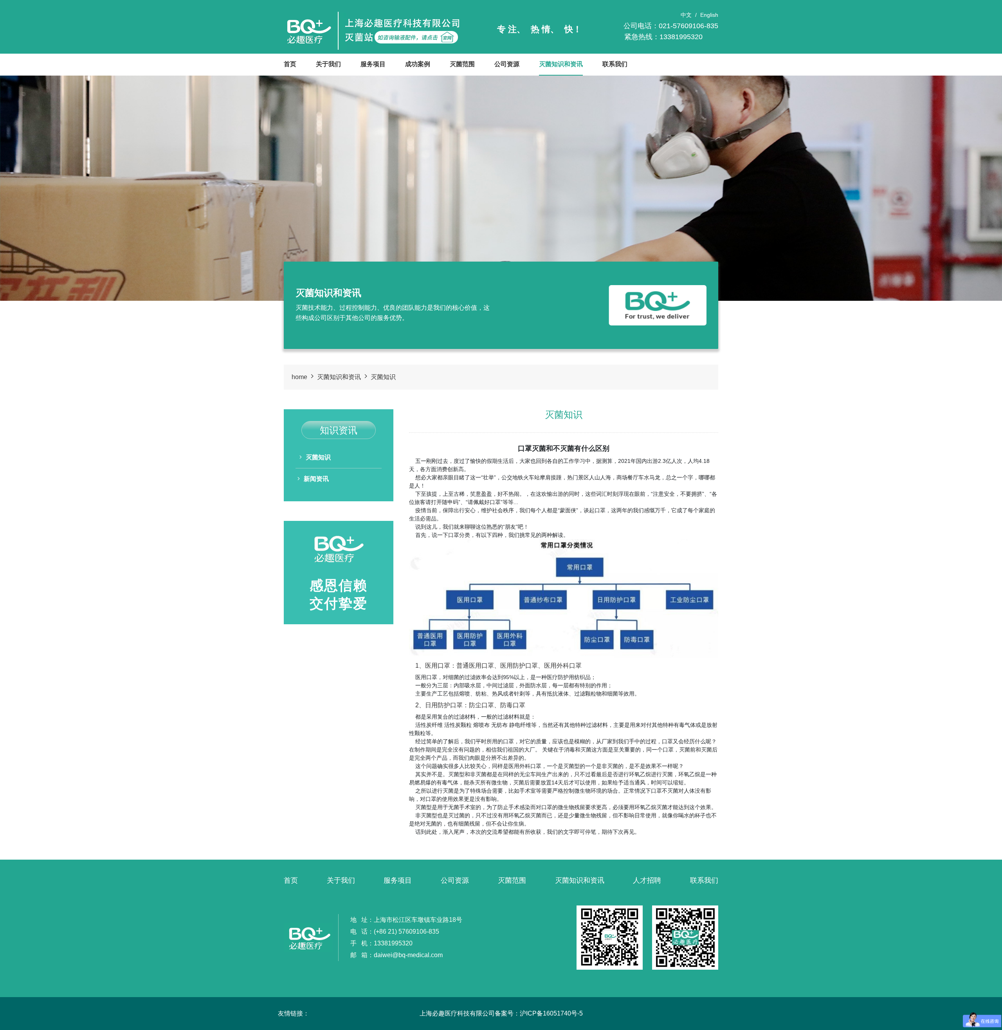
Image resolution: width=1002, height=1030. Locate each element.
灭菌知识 (383, 377)
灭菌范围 (462, 64)
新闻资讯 (316, 478)
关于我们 (328, 64)
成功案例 (417, 64)
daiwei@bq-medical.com (408, 955)
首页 (290, 64)
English (709, 15)
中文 (686, 15)
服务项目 (373, 64)
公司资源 (506, 64)
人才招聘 (647, 880)
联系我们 (614, 64)
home (299, 377)
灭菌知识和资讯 (561, 64)
